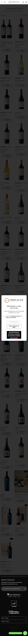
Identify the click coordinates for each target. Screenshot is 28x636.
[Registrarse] (24, 588)
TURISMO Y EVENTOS (5, 621)
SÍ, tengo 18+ (14, 321)
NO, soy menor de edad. (14, 326)
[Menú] (1, 2)
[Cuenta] (23, 2)
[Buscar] (4, 2)
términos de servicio (15, 316)
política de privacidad (11, 317)
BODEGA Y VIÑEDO (4, 618)
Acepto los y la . (14, 316)
